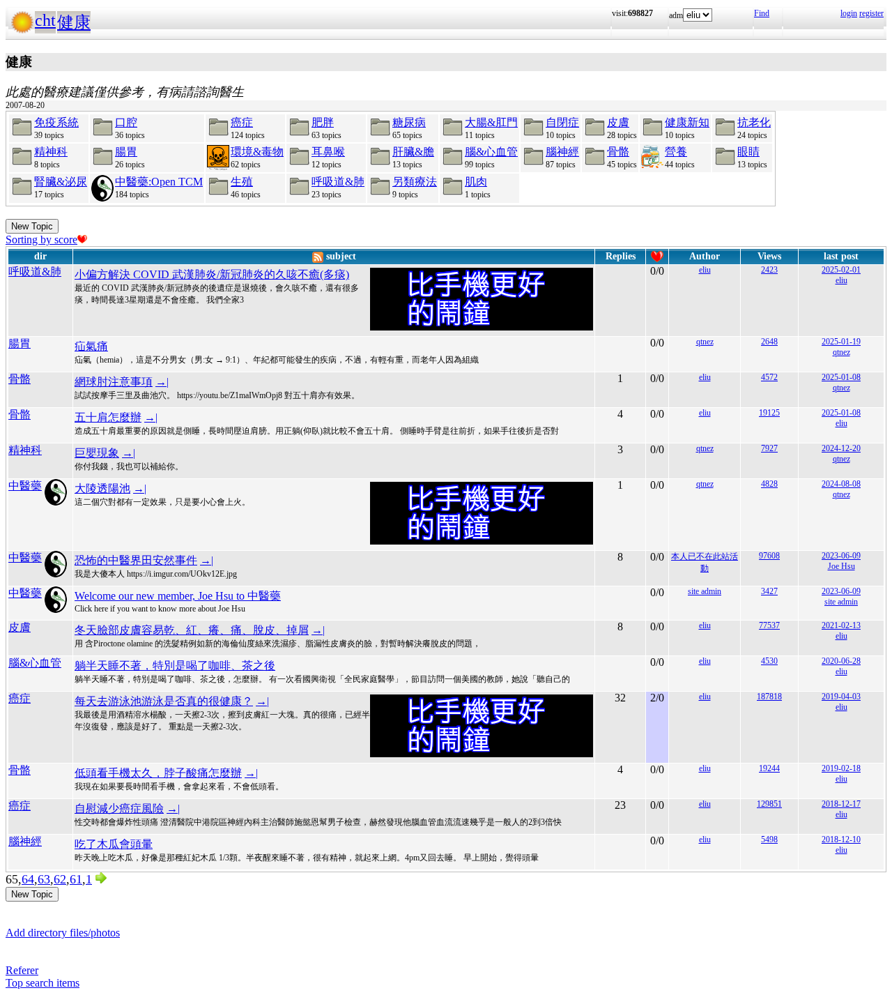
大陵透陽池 (102, 488)
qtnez (705, 342)
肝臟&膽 (413, 152)
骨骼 (618, 152)
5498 (769, 839)
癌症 (242, 122)
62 (60, 879)
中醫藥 (25, 486)
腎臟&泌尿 (60, 182)
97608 (769, 556)
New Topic (32, 226)
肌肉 (476, 182)
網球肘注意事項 (114, 382)
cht (45, 20)
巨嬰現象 (97, 453)
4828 (769, 484)
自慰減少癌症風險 (119, 808)
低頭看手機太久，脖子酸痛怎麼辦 (158, 773)
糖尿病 (409, 122)
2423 (769, 270)
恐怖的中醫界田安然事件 (136, 560)
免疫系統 (56, 122)
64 (28, 879)
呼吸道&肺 (338, 182)
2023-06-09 (841, 556)
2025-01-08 (841, 377)
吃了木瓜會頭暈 (114, 844)
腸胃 (126, 152)
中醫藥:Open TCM (159, 182)
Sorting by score (41, 239)
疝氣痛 (91, 346)
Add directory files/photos (63, 933)
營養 (676, 152)
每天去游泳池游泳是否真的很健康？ (164, 701)
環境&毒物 (257, 152)
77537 (769, 625)
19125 (769, 413)
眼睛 (748, 152)
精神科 (51, 152)
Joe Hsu (841, 566)
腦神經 (562, 152)
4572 (769, 377)
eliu (705, 270)
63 (44, 879)
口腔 (126, 122)
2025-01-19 (841, 342)
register (871, 13)
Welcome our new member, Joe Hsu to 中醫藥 (178, 596)
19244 (769, 768)
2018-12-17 (841, 804)
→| (162, 382)
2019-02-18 (841, 768)
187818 (769, 696)
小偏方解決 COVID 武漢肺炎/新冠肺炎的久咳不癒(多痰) (212, 274)
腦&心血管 (491, 152)
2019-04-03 (841, 696)
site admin (704, 591)
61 (76, 879)
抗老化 (754, 122)
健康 (74, 22)
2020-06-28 (841, 661)
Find (761, 13)
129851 (769, 804)
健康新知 (687, 122)
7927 (769, 448)
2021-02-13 (841, 625)
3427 (769, 591)
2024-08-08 (841, 484)
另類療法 (414, 182)
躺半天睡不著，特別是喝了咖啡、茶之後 (175, 665)
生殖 (242, 182)
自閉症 (562, 122)
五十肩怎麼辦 (108, 417)
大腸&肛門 (491, 122)
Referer (22, 970)
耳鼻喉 (328, 152)
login (848, 13)
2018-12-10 (841, 839)
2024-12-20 (841, 448)
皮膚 (618, 122)
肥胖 (323, 122)
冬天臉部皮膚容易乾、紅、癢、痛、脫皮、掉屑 (192, 630)
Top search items (42, 983)
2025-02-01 (841, 270)
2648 (769, 342)
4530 (769, 661)
